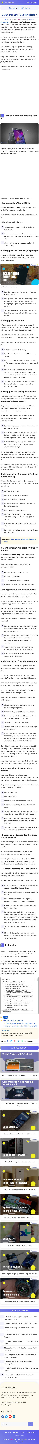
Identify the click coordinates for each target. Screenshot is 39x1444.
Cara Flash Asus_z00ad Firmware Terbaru (19, 1162)
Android (27, 8)
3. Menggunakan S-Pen (13, 988)
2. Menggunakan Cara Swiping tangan (17, 986)
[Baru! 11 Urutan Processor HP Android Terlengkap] (19, 1072)
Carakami (12, 8)
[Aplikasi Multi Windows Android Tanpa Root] (19, 1214)
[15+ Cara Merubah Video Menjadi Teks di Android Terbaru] (19, 1099)
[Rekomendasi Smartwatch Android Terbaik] (19, 1298)
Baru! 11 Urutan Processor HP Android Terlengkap (19, 1075)
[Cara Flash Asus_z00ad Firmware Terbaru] (19, 1158)
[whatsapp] (22, 1041)
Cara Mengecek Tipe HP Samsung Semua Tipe (20, 1023)
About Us (8, 1432)
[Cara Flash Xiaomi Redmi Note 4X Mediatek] (19, 1186)
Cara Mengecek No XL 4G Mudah (20, 1246)
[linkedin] (14, 1418)
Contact (22, 1432)
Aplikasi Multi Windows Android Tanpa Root (19, 1218)
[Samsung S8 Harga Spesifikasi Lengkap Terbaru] (19, 1270)
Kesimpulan (7, 1011)
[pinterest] (14, 1041)
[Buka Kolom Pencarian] (28, 2)
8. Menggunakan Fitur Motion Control (17, 1001)
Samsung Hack (17, 1020)
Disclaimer (30, 1432)
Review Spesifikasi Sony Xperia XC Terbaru (19, 1134)
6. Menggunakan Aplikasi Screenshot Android (19, 996)
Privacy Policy (19, 1436)
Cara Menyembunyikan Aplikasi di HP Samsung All (21, 1026)
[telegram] (18, 1041)
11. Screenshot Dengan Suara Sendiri (16, 1009)
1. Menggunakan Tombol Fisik (14, 984)
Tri (7, 19)
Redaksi (15, 1432)
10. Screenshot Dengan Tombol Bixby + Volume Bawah (17, 1006)
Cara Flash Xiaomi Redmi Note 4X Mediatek (19, 1190)
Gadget (20, 8)
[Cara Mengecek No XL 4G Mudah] (19, 1242)
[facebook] (7, 1041)
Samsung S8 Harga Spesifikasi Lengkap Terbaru (19, 1274)
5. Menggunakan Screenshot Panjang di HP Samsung (18, 993)
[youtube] (10, 1418)
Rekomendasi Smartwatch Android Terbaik (19, 1302)
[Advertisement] (19, 92)
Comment (31, 19)
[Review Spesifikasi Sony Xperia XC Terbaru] (19, 1130)
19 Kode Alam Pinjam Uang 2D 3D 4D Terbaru (20, 1323)
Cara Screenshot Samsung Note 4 (14, 982)
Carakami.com (5, 22)
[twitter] (11, 1041)
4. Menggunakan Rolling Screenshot (16, 990)
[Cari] (30, 1424)
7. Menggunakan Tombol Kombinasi (16, 999)
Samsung (7, 1020)
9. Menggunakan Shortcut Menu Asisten (18, 1003)
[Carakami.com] (7, 2)
